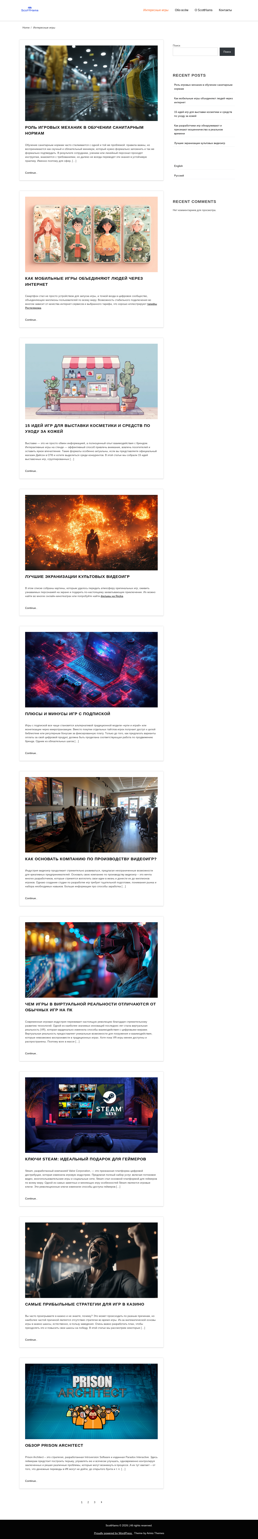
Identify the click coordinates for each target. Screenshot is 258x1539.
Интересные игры (155, 10)
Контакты (225, 10)
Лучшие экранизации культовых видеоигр (77, 576)
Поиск (176, 45)
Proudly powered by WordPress (113, 1533)
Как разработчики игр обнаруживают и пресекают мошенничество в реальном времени (198, 129)
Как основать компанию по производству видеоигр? (91, 859)
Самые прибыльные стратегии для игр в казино (84, 1304)
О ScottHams (203, 10)
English (178, 165)
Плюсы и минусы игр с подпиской (67, 714)
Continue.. (31, 173)
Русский (179, 175)
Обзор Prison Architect (54, 1445)
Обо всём (181, 10)
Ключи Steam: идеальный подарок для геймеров (85, 1159)
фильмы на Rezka (112, 596)
